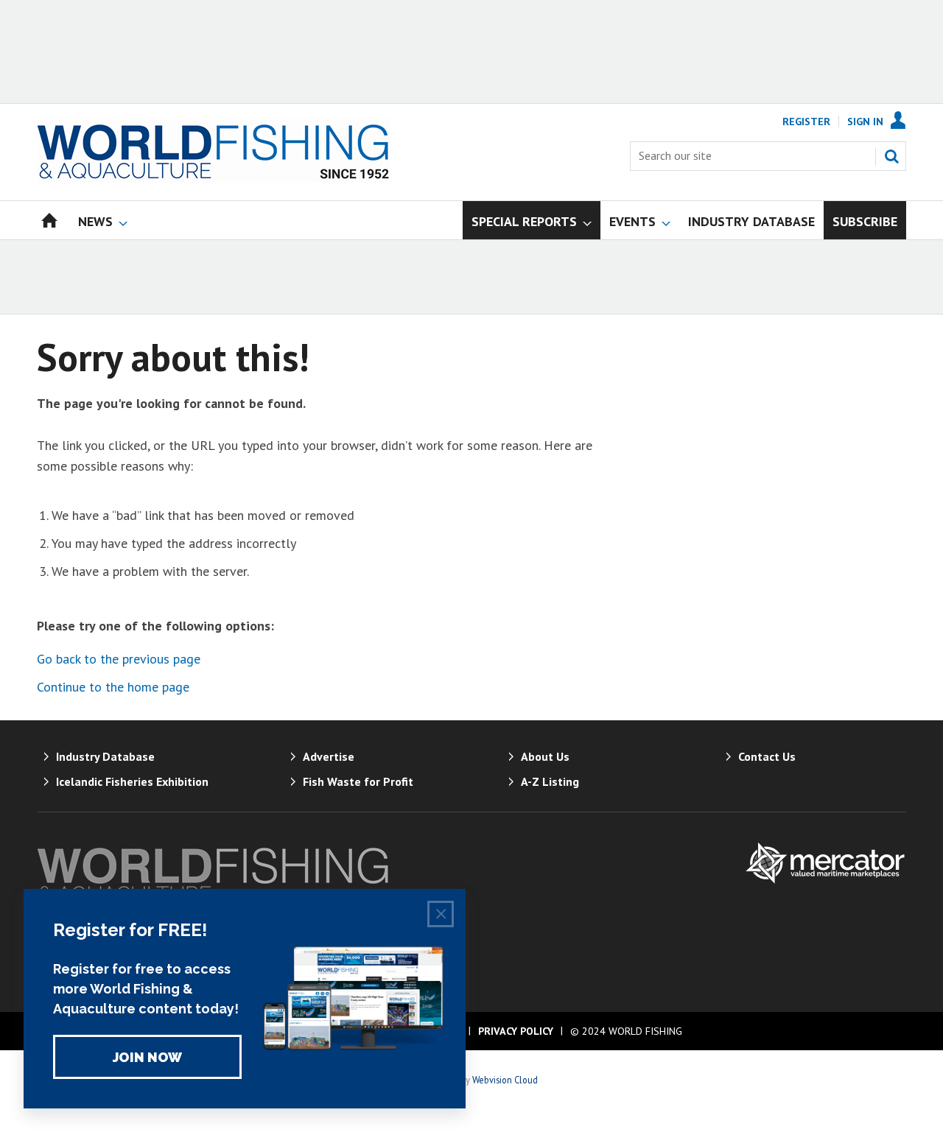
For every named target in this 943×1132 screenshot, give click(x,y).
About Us (545, 756)
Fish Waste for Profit (358, 781)
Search (891, 156)
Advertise (328, 756)
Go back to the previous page (118, 658)
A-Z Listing (550, 781)
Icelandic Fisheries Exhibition (132, 781)
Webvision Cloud (505, 1080)
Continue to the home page (113, 686)
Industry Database (105, 756)
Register (806, 121)
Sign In (865, 121)
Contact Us (767, 756)
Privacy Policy (515, 1031)
